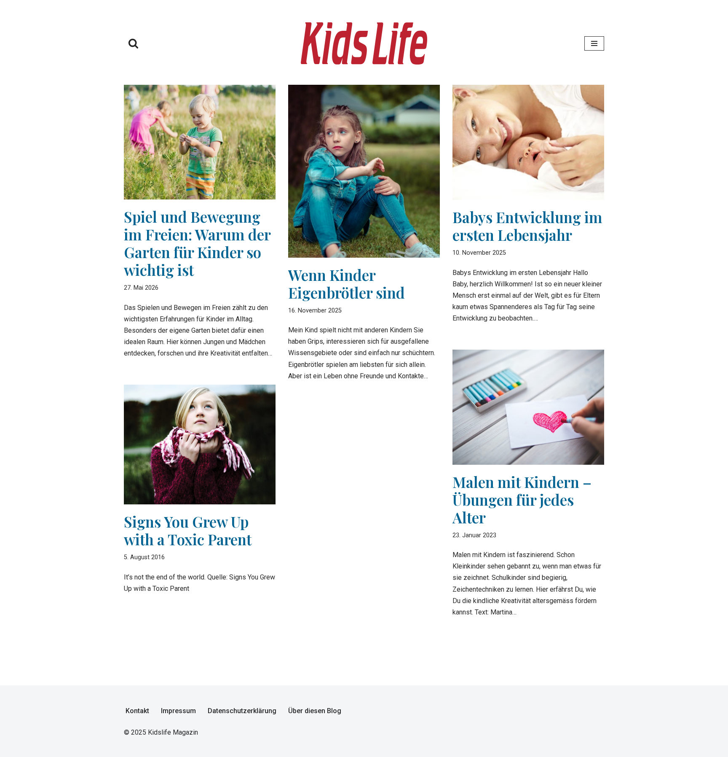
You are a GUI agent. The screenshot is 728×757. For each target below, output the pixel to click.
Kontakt (137, 711)
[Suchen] (133, 43)
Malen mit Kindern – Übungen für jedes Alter (522, 499)
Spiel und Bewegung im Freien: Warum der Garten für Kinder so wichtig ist (197, 243)
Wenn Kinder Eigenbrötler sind (346, 283)
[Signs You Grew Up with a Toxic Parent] (199, 445)
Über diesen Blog (314, 711)
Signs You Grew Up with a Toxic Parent (188, 530)
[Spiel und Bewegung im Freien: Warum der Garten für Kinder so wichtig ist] (199, 142)
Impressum (178, 711)
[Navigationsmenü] (594, 43)
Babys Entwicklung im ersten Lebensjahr (527, 226)
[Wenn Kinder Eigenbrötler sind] (364, 171)
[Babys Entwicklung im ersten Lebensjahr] (528, 142)
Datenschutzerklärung (242, 711)
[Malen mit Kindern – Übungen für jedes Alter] (528, 407)
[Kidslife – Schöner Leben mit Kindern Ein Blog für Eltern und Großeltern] (364, 43)
